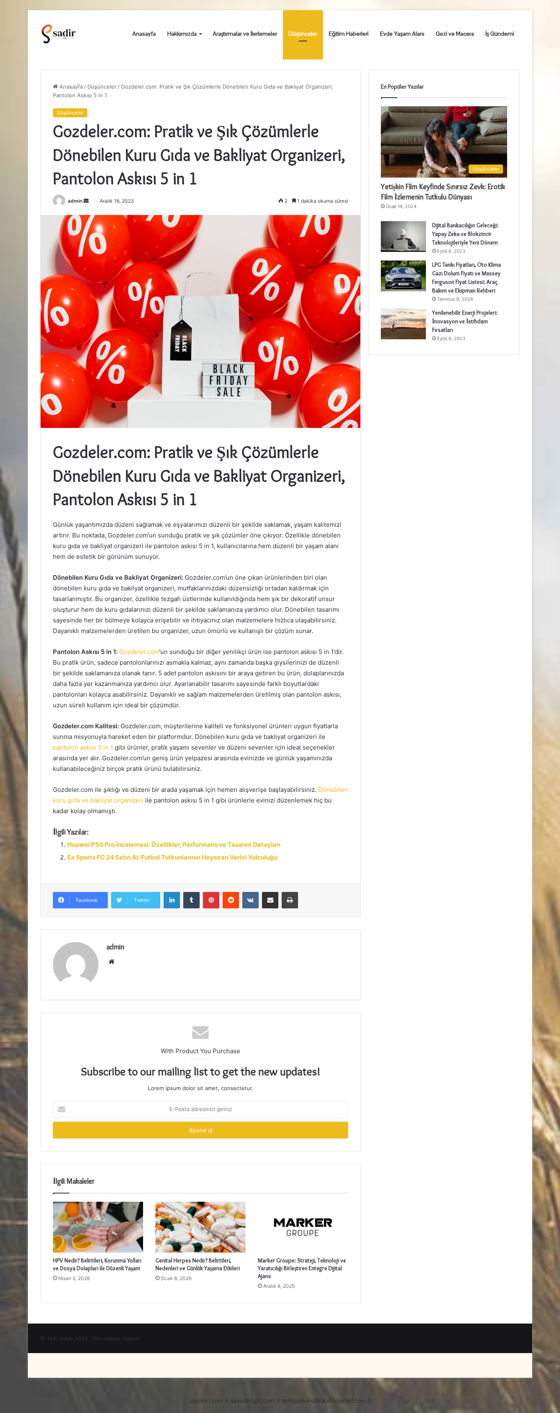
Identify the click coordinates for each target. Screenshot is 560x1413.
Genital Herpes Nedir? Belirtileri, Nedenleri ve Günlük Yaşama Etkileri (197, 1264)
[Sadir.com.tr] (58, 34)
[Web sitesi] (111, 962)
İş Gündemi (499, 33)
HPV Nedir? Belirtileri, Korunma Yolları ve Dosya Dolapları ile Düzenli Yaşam (97, 1264)
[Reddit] (231, 900)
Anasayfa (144, 33)
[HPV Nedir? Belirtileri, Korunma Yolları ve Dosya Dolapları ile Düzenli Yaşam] (98, 1227)
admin (75, 201)
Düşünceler (303, 33)
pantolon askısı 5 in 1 (83, 747)
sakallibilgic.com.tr (255, 1400)
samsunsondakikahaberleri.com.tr (327, 1400)
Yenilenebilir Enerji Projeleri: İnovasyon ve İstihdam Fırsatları (465, 321)
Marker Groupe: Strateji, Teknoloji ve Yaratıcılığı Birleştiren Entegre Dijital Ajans (302, 1268)
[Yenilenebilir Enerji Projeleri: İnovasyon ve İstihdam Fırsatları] (403, 324)
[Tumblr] (191, 900)
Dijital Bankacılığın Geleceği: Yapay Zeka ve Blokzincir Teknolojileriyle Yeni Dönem (465, 234)
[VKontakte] (250, 900)
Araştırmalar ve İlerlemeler (245, 33)
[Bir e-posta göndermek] (86, 201)
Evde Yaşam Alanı (402, 33)
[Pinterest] (211, 900)
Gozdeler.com (139, 652)
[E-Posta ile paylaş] (270, 900)
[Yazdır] (290, 900)
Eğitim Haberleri (349, 33)
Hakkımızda (182, 33)
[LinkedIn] (172, 900)
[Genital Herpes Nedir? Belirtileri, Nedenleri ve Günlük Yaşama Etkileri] (200, 1227)
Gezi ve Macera (455, 33)
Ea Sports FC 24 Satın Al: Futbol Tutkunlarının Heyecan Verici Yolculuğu (172, 857)
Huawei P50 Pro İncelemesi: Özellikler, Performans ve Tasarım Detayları (173, 844)
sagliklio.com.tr (209, 1400)
